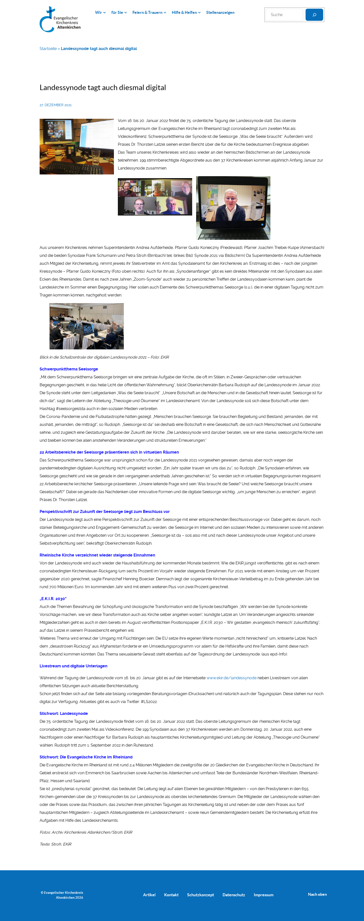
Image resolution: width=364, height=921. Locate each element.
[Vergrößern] (107, 125)
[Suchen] (314, 15)
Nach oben (317, 894)
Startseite (48, 48)
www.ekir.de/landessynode (232, 678)
